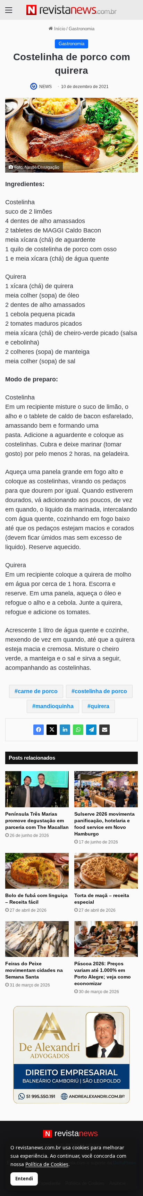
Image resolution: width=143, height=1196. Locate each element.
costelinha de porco (101, 691)
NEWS (45, 86)
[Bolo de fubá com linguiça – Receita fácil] (37, 871)
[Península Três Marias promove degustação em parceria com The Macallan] (37, 789)
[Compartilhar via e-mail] (104, 729)
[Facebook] (38, 729)
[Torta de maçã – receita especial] (106, 871)
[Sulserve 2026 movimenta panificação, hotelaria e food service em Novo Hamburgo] (106, 789)
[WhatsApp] (78, 729)
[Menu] (8, 13)
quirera (100, 706)
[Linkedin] (65, 729)
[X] (52, 729)
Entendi (24, 1178)
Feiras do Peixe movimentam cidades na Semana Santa (34, 970)
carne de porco (38, 691)
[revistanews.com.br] (71, 10)
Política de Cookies (46, 1164)
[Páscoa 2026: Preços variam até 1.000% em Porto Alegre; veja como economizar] (106, 939)
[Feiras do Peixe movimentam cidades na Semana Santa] (37, 939)
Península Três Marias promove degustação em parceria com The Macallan (37, 820)
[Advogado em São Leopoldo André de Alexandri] (71, 1054)
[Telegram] (91, 729)
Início (59, 28)
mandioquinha (54, 706)
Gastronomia (81, 28)
